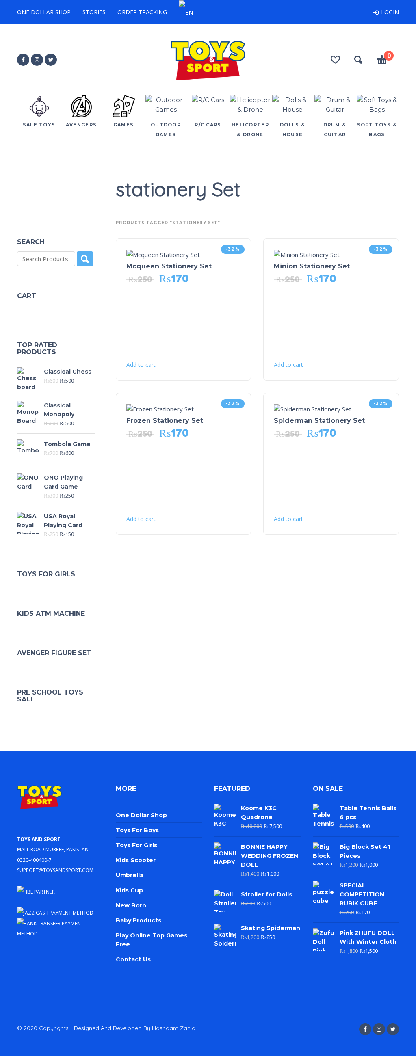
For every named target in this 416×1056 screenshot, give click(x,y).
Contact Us (133, 959)
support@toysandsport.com (55, 869)
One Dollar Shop (44, 12)
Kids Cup (129, 890)
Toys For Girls (136, 845)
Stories (94, 12)
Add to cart (141, 365)
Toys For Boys (137, 830)
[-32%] (163, 254)
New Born (131, 905)
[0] (382, 61)
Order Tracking (142, 12)
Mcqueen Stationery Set (169, 266)
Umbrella (129, 875)
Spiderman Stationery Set (319, 420)
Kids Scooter (136, 860)
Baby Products (138, 920)
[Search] (85, 258)
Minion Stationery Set (312, 266)
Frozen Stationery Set (164, 420)
